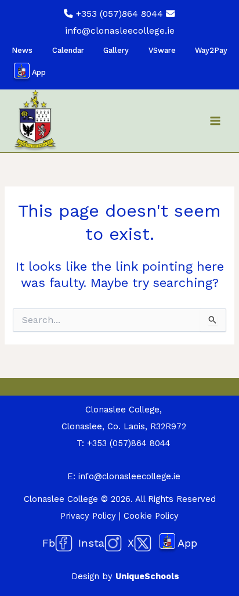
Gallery (116, 50)
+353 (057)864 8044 (119, 14)
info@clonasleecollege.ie (120, 31)
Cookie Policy (151, 516)
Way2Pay (211, 50)
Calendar (68, 50)
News (22, 50)
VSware (162, 50)
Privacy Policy (88, 516)
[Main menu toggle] (215, 121)
